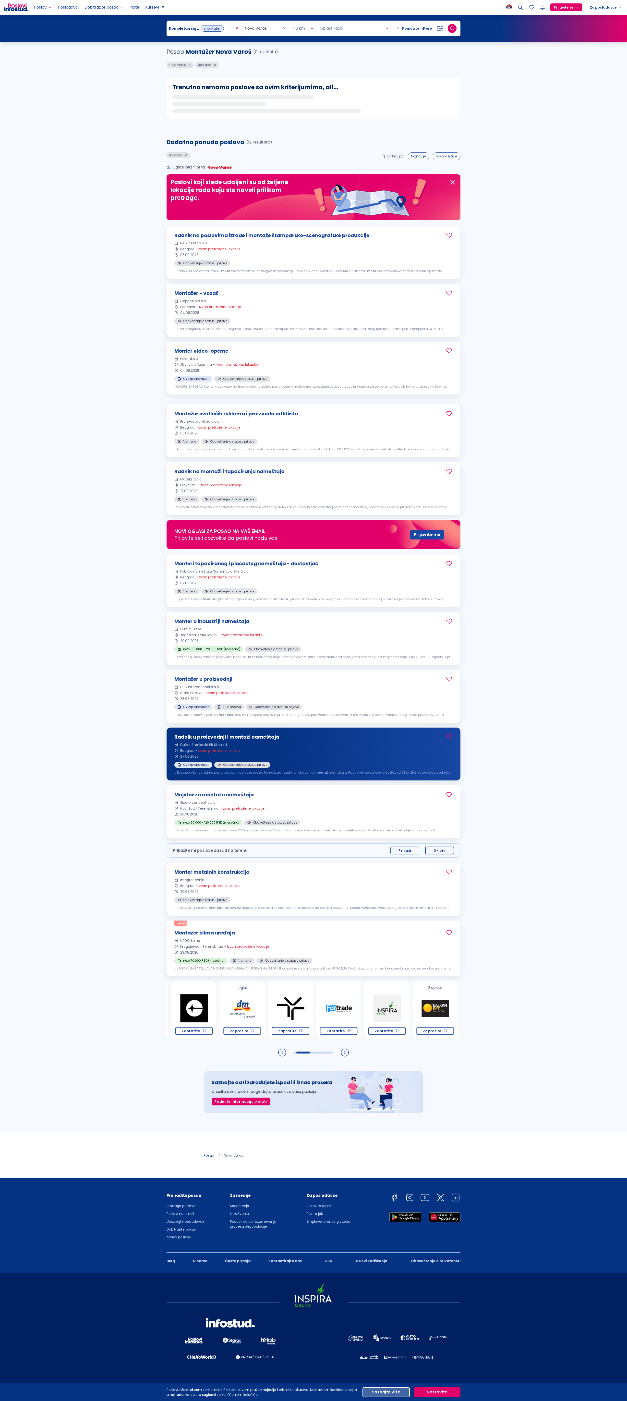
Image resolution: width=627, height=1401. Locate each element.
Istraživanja (239, 1213)
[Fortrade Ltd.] (299, 1010)
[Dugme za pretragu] (452, 28)
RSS (328, 1260)
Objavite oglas (319, 1205)
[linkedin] (455, 1198)
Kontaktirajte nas (285, 1260)
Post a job (315, 1213)
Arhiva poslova (179, 1237)
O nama (200, 1260)
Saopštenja (239, 1205)
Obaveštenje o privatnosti (435, 1260)
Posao (209, 1155)
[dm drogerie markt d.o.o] (202, 1010)
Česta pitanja (238, 1260)
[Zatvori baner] (453, 182)
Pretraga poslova (181, 1205)
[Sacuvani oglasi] (531, 7)
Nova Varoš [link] (233, 1155)
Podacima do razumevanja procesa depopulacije (253, 1224)
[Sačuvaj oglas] (449, 235)
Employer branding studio (328, 1221)
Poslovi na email (180, 1213)
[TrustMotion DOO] (251, 1010)
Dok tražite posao (181, 1229)
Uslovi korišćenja (371, 1260)
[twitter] (440, 1198)
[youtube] (425, 1198)
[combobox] (201, 28)
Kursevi (152, 7)
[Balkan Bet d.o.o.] (395, 1010)
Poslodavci (68, 7)
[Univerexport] (444, 1010)
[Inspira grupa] (347, 1010)
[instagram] (410, 1198)
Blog (171, 1260)
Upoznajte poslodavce (186, 1221)
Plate (134, 7)
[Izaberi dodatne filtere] (440, 28)
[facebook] (394, 1198)
